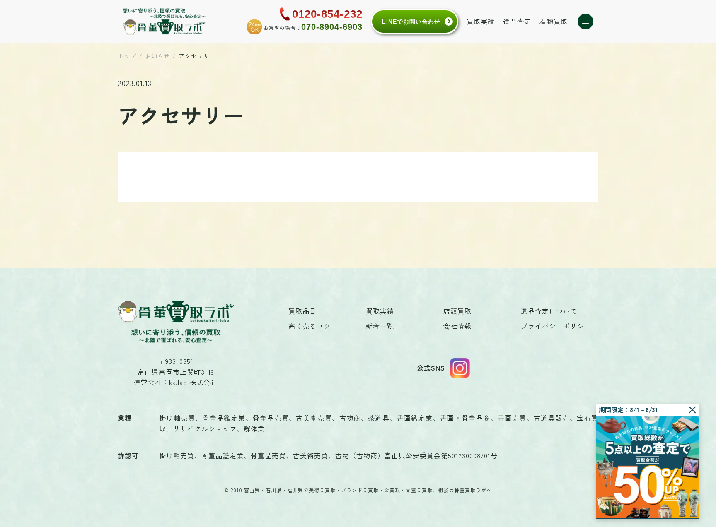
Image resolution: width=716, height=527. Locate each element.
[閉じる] (692, 410)
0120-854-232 (327, 14)
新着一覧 (380, 326)
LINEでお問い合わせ (411, 21)
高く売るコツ (309, 326)
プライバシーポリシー (556, 326)
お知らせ (157, 56)
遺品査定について (549, 311)
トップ (127, 56)
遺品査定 (517, 21)
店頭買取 (457, 311)
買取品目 (302, 311)
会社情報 (457, 326)
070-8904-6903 (332, 26)
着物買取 (553, 21)
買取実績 (481, 21)
